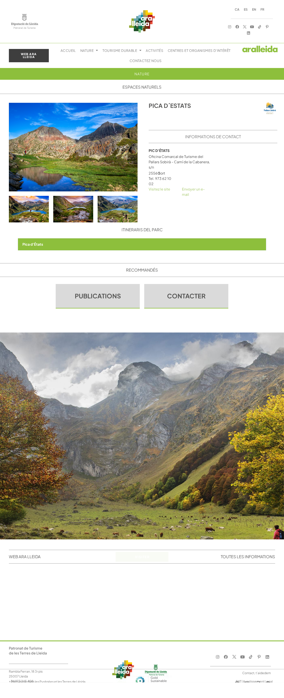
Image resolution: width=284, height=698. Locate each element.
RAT (238, 654)
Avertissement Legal (258, 654)
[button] (142, 244)
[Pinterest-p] (267, 26)
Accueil (68, 50)
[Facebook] (237, 26)
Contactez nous (146, 60)
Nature (87, 50)
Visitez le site (159, 189)
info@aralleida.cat (22, 629)
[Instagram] (230, 26)
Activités (154, 50)
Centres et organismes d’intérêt (199, 50)
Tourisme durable (120, 50)
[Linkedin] (248, 33)
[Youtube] (252, 26)
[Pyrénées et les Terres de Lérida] (151, 663)
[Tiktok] (259, 26)
